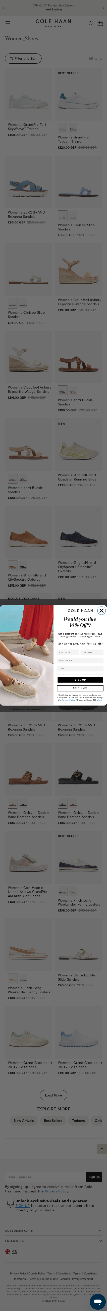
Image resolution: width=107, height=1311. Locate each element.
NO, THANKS (80, 688)
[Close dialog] (101, 611)
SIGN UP (80, 680)
